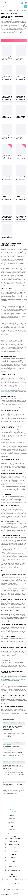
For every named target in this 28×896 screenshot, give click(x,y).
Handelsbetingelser (14, 841)
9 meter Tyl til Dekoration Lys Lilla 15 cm (7, 137)
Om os (14, 861)
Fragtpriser (14, 857)
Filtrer (14, 40)
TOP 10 (4, 10)
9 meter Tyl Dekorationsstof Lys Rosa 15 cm (7, 198)
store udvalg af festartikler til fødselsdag (12, 565)
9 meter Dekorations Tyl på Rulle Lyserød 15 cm (7, 217)
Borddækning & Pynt (11, 10)
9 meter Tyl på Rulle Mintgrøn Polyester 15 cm (7, 78)
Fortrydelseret (14, 851)
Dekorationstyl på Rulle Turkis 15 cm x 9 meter (7, 58)
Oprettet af (14, 893)
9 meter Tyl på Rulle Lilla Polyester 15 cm (7, 97)
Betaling (14, 854)
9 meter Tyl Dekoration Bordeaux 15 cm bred (20, 137)
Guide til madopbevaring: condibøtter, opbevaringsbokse (13, 747)
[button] (6, 37)
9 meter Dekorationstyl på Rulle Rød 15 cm (6, 117)
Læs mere (5, 739)
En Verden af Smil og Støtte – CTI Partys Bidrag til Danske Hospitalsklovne (13, 728)
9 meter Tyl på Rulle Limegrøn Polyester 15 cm (7, 157)
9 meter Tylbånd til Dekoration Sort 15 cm (20, 117)
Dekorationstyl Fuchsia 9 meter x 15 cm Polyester (7, 237)
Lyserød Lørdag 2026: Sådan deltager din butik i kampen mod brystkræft (13, 767)
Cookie (14, 847)
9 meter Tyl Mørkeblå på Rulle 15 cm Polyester (21, 157)
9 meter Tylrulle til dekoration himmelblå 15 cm (20, 178)
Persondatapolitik (14, 844)
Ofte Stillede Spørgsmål (14, 838)
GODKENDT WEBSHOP (14, 866)
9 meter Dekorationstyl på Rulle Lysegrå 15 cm (21, 78)
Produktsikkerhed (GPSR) (14, 870)
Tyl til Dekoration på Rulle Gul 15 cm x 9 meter (21, 217)
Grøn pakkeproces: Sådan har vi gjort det (13, 785)
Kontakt (14, 836)
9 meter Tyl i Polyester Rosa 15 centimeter (20, 198)
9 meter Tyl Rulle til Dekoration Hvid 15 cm (6, 178)
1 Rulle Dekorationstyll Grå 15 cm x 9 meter (20, 58)
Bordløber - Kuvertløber (21, 10)
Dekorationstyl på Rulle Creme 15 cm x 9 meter (21, 98)
